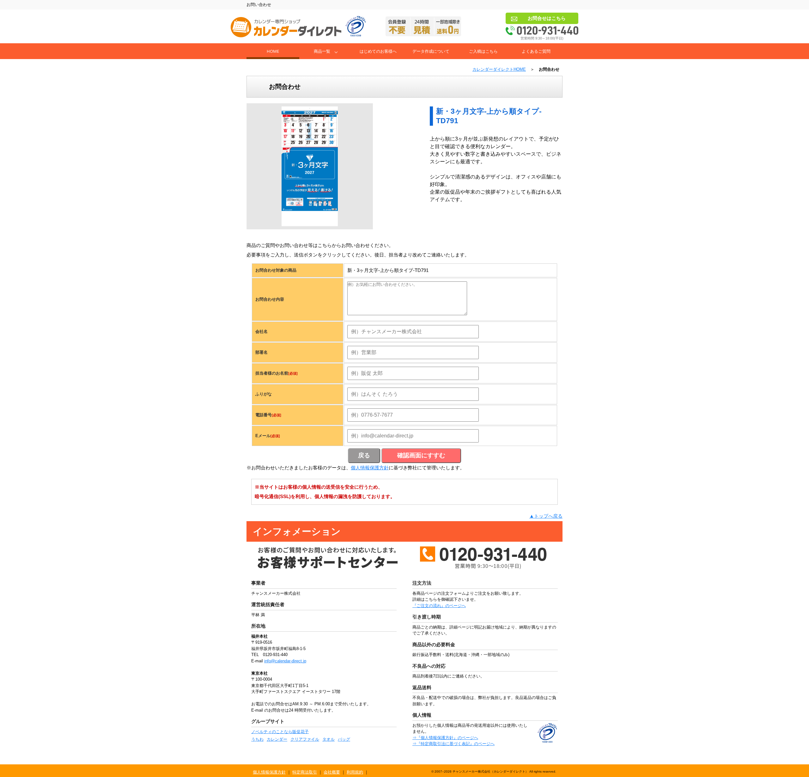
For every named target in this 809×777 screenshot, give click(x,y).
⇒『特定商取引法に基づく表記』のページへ (453, 743)
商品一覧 (322, 51)
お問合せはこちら (547, 18)
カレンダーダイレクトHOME (499, 69)
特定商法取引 (304, 772)
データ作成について (430, 51)
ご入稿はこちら (483, 51)
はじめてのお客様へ (378, 51)
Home (273, 51)
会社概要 (332, 772)
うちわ (257, 739)
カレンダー (277, 739)
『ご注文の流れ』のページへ (439, 605)
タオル (328, 739)
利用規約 (355, 772)
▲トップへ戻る (546, 516)
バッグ (344, 739)
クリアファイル (304, 739)
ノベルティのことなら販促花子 (280, 731)
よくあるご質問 (536, 51)
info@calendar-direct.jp (285, 661)
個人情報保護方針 (370, 467)
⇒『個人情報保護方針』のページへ (445, 737)
